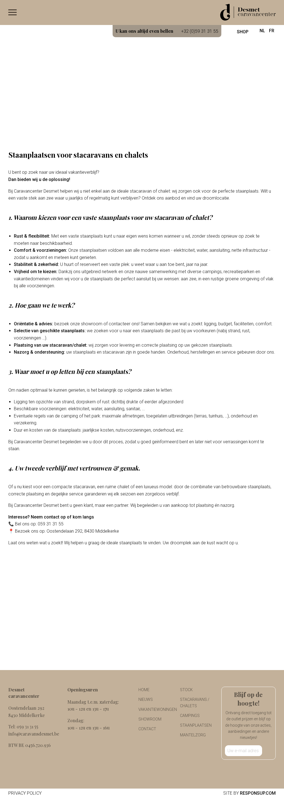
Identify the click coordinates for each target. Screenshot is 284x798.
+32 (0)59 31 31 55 (167, 31)
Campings (190, 715)
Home (143, 690)
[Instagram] (253, 768)
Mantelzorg (193, 735)
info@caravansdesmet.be (33, 734)
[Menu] (12, 13)
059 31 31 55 (27, 726)
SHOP (242, 31)
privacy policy (25, 793)
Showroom (149, 719)
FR (271, 30)
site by (249, 793)
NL (262, 30)
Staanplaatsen (196, 725)
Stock (186, 690)
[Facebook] (244, 768)
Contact (147, 729)
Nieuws (145, 699)
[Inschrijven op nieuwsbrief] (267, 750)
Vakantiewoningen (157, 709)
